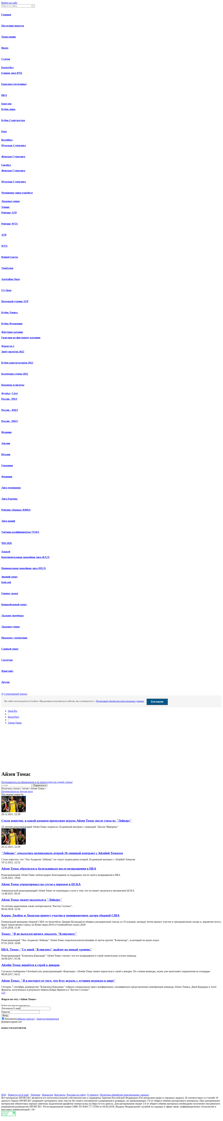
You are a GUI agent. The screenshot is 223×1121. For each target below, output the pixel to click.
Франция (6, 476)
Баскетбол (7, 67)
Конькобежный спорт (14, 604)
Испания (6, 432)
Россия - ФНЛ (9, 410)
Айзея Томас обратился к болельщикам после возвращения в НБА (48, 868)
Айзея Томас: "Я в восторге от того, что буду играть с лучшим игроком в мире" (58, 980)
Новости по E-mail (18, 1094)
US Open (6, 290)
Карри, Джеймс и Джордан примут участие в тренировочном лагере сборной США (60, 915)
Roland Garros (9, 257)
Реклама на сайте (76, 1094)
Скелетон (7, 660)
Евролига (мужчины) (14, 84)
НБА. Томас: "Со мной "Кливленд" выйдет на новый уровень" (46, 949)
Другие (5, 682)
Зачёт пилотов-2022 (12, 351)
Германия (7, 465)
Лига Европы (9, 498)
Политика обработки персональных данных (124, 1094)
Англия (5, 443)
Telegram (35, 1094)
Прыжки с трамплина (14, 637)
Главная (6, 14)
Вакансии (47, 1094)
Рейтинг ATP (9, 212)
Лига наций (8, 521)
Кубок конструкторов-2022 (17, 362)
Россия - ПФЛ (9, 421)
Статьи (5, 59)
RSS (3, 1094)
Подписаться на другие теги (17, 791)
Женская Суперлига (13, 156)
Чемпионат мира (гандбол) (17, 192)
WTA (4, 246)
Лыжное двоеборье (12, 615)
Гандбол (6, 165)
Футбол (5, 393)
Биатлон (6, 103)
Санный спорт (9, 648)
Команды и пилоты (12, 385)
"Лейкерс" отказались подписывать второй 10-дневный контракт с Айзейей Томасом (62, 853)
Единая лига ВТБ (11, 73)
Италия (5, 454)
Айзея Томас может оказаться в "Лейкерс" (31, 899)
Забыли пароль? (26, 1018)
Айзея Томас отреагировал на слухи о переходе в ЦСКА (41, 884)
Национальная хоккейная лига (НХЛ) (23, 568)
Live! (15, 393)
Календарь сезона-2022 (14, 373)
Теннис (5, 207)
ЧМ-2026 (6, 543)
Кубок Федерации (11, 323)
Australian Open (10, 279)
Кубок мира (8, 109)
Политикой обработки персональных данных (120, 701)
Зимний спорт (9, 576)
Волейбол (7, 139)
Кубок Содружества (13, 120)
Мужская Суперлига (13, 145)
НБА (4, 95)
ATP (4, 234)
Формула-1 (7, 346)
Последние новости (12, 25)
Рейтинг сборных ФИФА (16, 509)
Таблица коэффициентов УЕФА (20, 532)
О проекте (92, 1094)
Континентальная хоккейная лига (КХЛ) (25, 557)
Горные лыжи (9, 593)
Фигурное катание (12, 332)
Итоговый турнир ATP (14, 301)
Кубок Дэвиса (9, 312)
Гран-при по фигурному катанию (20, 337)
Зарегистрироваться (48, 1018)
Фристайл (7, 671)
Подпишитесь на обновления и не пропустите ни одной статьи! (37, 782)
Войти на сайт (9, 2)
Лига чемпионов (11, 487)
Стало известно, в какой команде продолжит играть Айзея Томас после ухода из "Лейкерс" (66, 820)
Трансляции (8, 36)
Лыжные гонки (10, 201)
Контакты (59, 1094)
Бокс (4, 131)
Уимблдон (7, 268)
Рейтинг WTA (9, 223)
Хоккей (5, 551)
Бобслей (6, 582)
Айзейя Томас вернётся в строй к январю (30, 965)
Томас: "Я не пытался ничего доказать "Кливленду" (39, 934)
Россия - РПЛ (9, 399)
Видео (4, 47)
